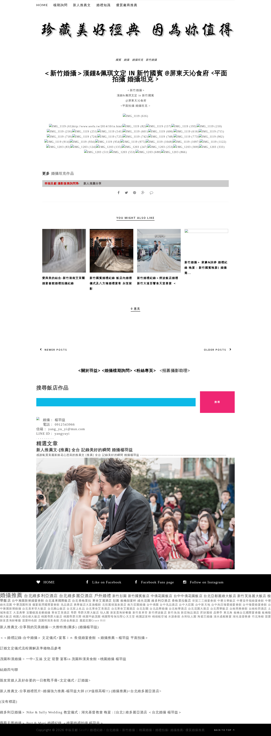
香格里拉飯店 (182, 600)
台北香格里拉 (82, 600)
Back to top (223, 729)
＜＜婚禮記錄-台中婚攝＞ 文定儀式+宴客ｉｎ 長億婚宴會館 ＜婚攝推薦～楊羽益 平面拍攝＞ (74, 638)
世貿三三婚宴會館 (204, 600)
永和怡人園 (189, 616)
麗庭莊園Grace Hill (93, 620)
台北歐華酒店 (178, 608)
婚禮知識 (103, 5)
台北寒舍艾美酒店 (98, 608)
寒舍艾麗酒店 (102, 600)
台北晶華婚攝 (159, 608)
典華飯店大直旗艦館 (88, 604)
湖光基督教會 (242, 616)
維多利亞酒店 (161, 600)
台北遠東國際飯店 (58, 600)
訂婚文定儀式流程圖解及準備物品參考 (30, 648)
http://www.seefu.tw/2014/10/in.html (97, 126)
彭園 (116, 600)
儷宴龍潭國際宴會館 (46, 604)
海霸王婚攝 (205, 616)
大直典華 (19, 612)
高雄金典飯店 (69, 620)
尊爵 (74, 612)
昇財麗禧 (206, 612)
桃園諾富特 (144, 616)
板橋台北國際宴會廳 (248, 612)
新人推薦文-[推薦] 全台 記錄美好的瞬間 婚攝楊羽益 (84, 449)
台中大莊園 (187, 604)
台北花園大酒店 (199, 608)
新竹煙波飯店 (158, 612)
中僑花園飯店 (162, 596)
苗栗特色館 (30, 620)
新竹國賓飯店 (139, 596)
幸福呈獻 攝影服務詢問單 (62, 183)
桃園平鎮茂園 (92, 616)
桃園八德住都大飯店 (27, 616)
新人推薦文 (82, 5)
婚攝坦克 (137, 59)
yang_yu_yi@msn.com (66, 429)
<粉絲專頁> (146, 370)
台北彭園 (143, 608)
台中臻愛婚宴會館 (255, 604)
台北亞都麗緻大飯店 (220, 596)
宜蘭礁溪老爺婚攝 (39, 612)
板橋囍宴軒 (129, 600)
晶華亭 (218, 612)
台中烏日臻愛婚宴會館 (227, 604)
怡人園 (105, 612)
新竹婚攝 (151, 59)
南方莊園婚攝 (137, 604)
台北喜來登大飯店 (34, 608)
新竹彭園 (120, 596)
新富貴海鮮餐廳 (121, 612)
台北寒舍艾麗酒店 (123, 608)
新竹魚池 (174, 612)
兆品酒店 (67, 604)
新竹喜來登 (141, 612)
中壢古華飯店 (227, 600)
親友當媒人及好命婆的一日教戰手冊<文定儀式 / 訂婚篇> (45, 680)
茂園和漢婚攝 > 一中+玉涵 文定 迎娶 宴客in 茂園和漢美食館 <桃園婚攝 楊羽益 (63, 659)
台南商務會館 (239, 608)
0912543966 (65, 424)
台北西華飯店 (220, 608)
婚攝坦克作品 (62, 173)
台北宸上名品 (76, 608)
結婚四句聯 (9, 670)
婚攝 (126, 59)
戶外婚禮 (103, 595)
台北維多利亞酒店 (41, 595)
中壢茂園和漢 (22, 604)
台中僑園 (153, 604)
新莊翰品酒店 (190, 612)
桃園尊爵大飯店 (52, 616)
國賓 (118, 59)
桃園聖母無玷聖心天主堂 (119, 616)
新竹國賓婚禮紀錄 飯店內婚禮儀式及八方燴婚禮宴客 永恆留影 (111, 283)
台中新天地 (203, 604)
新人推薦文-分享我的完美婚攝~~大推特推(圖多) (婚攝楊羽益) (49, 627)
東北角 (229, 612)
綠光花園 (144, 600)
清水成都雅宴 (223, 616)
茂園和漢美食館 (49, 620)
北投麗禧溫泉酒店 (114, 604)
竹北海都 (258, 616)
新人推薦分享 (93, 183)
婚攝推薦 (12, 595)
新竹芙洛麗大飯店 (252, 596)
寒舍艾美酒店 (61, 612)
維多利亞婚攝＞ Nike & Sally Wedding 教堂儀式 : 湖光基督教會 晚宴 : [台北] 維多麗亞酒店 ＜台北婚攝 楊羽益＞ (91, 712)
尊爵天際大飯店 (89, 612)
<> (90, 370)
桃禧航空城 (160, 616)
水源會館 (174, 616)
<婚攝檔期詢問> (118, 370)
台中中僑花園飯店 (189, 596)
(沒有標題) (8, 701)
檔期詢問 (60, 5)
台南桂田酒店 (258, 608)
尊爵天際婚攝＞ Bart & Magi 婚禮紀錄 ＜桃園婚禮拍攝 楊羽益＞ (52, 723)
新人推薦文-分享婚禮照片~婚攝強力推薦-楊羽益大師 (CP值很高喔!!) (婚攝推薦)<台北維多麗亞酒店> (80, 691)
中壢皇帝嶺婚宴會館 (251, 600)
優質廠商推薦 (126, 5)
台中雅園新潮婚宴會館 (28, 600)
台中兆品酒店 (169, 604)
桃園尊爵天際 (73, 616)
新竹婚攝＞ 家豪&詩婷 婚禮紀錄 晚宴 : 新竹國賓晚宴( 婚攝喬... (206, 267)
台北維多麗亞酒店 (76, 595)
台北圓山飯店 (57, 608)
